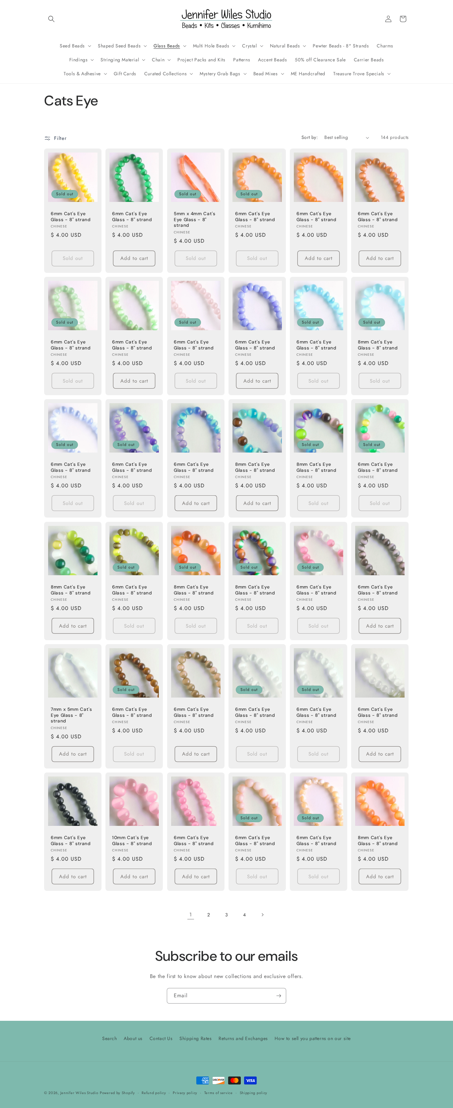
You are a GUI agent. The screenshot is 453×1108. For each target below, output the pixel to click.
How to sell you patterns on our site (313, 1038)
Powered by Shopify (117, 1092)
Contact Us (161, 1038)
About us (133, 1038)
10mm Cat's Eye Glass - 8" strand (132, 840)
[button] (51, 19)
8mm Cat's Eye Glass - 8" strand (378, 345)
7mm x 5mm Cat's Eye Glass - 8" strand (71, 715)
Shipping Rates (195, 1038)
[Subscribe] (278, 996)
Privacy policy (185, 1092)
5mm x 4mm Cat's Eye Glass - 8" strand (194, 219)
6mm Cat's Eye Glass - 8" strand (71, 216)
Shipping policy (254, 1092)
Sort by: (309, 137)
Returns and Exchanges (243, 1038)
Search (109, 1038)
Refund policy (154, 1092)
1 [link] (190, 914)
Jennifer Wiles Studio (79, 1092)
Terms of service (218, 1092)
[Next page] (262, 914)
